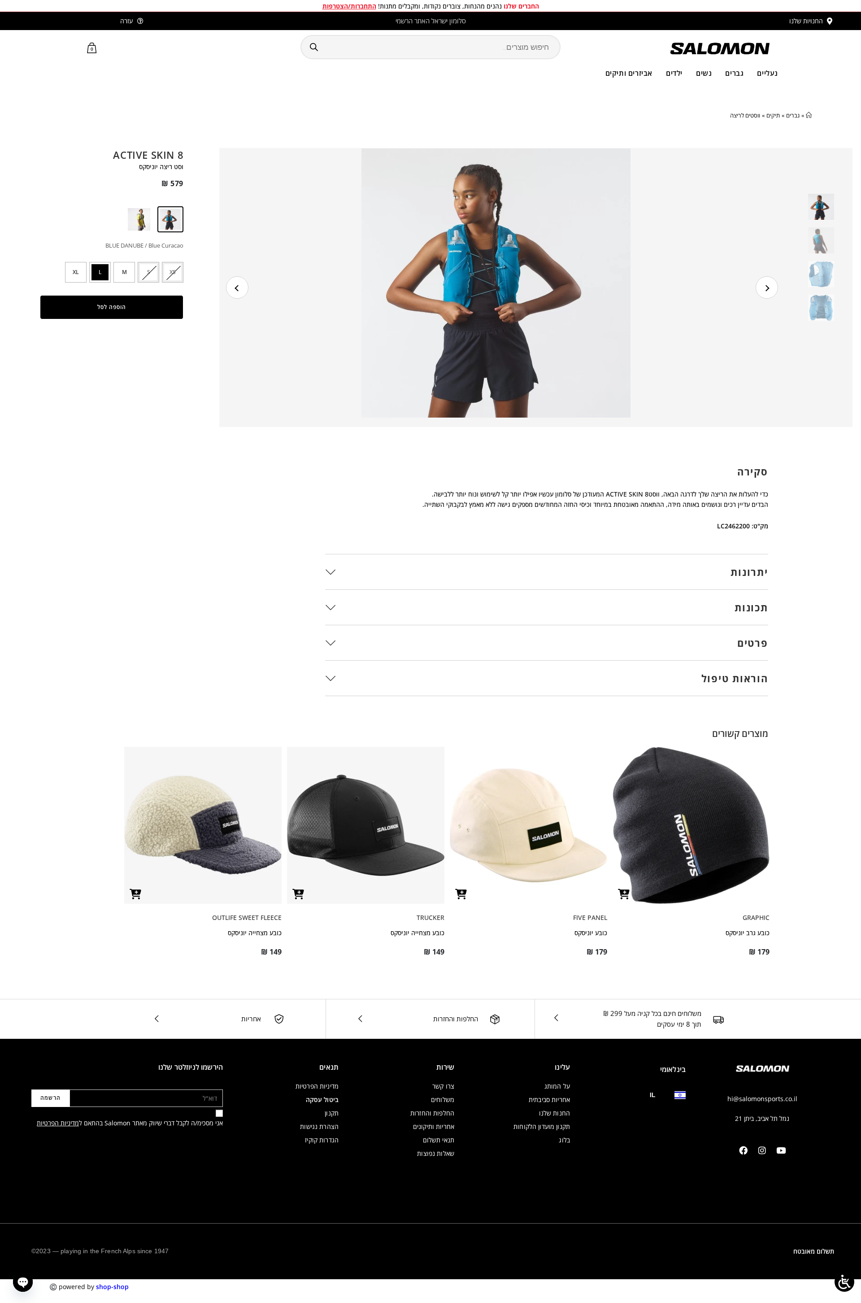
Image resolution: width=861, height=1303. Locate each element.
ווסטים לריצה (745, 115)
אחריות (251, 1018)
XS (173, 272)
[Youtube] (781, 1150)
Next (767, 287)
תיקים (773, 115)
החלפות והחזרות (455, 1018)
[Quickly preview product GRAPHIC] (624, 894)
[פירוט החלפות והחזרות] (495, 1019)
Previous (237, 287)
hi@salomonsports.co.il (762, 1098)
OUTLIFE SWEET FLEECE (247, 917)
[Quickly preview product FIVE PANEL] (461, 894)
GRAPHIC (756, 917)
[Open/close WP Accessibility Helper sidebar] (844, 1282)
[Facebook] (743, 1150)
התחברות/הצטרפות (349, 6)
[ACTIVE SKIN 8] (138, 219)
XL (76, 272)
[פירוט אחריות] (279, 1019)
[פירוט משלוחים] (718, 1019)
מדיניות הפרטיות (58, 1123)
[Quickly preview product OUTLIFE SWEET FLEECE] (135, 894)
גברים (793, 115)
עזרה (126, 21)
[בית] (809, 115)
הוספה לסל (111, 307)
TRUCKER (430, 917)
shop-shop (112, 1286)
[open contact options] (23, 1282)
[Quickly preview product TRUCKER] (298, 894)
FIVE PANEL (590, 917)
